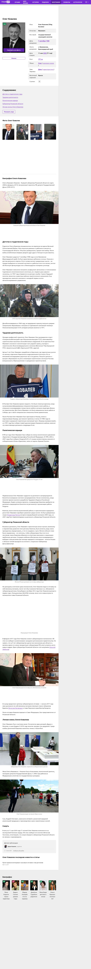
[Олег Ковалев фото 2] (22, 132)
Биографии (56, 2)
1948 (47, 41)
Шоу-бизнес (25, 2)
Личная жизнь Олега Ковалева (12, 107)
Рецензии (45, 2)
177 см (40, 59)
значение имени (48, 63)
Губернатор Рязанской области (12, 103)
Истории (35, 2)
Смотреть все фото (14, 50)
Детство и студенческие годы (12, 94)
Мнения (13, 58)
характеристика (48, 69)
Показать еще (9, 112)
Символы (66, 2)
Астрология (77, 2)
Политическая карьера (10, 100)
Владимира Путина (13, 515)
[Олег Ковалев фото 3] (36, 132)
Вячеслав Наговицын (15, 708)
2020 (45, 53)
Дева (40, 69)
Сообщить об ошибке (18, 850)
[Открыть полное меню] (87, 2)
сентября (42, 41)
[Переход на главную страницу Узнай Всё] (5, 2)
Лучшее (17, 2)
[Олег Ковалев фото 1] (8, 132)
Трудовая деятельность (10, 97)
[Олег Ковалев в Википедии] (39, 81)
